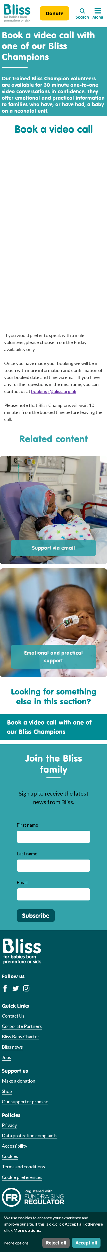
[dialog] (53, 1232)
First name (27, 825)
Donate (54, 13)
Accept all (86, 1243)
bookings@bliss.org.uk (53, 391)
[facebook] (5, 988)
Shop (7, 1091)
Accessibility (14, 1145)
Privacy (9, 1125)
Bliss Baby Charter (20, 1036)
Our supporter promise (25, 1101)
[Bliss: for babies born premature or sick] (17, 13)
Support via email (53, 548)
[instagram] (26, 988)
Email (22, 882)
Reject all (56, 1243)
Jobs (6, 1057)
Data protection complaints (29, 1135)
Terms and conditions (23, 1166)
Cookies (10, 1156)
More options (16, 1242)
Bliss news (12, 1046)
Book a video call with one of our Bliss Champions (49, 726)
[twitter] (15, 988)
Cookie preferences (22, 1177)
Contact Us (13, 1015)
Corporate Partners (22, 1026)
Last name (27, 853)
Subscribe (35, 915)
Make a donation (18, 1080)
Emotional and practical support (53, 656)
